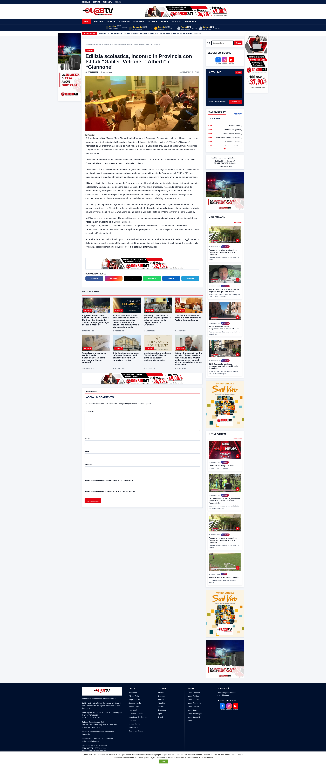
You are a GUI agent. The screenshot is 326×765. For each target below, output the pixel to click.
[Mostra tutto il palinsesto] (224, 148)
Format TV (189, 21)
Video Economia (194, 703)
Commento (90, 411)
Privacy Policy (134, 696)
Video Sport (192, 710)
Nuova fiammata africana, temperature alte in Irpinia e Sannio (224, 328)
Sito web (88, 465)
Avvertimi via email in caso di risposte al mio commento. (109, 480)
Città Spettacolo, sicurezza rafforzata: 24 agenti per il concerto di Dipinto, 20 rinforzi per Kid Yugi (126, 356)
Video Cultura (193, 706)
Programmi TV (134, 699)
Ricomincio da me (135, 731)
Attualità (123, 21)
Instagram (113, 278)
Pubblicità (107, 2)
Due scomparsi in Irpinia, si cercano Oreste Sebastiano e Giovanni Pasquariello (224, 491)
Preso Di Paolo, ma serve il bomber (224, 568)
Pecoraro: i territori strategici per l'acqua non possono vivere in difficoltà (223, 252)
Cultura (151, 21)
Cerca (118, 2)
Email (87, 452)
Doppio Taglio (133, 706)
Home (86, 21)
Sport (163, 21)
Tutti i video (238, 222)
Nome (88, 438)
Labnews (132, 720)
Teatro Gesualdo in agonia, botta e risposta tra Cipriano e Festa (224, 290)
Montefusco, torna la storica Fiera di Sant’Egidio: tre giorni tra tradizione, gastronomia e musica (157, 356)
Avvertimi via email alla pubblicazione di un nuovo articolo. (110, 491)
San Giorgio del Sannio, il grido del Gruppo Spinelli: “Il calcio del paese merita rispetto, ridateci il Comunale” (157, 320)
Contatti (96, 2)
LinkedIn (171, 278)
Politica (110, 21)
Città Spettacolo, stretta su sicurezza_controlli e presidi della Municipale (223, 366)
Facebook (94, 278)
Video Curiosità (194, 717)
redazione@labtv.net (90, 741)
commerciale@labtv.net (96, 751)
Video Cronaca (194, 693)
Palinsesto (176, 21)
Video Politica (193, 696)
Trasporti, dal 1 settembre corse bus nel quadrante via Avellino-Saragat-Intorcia (188, 317)
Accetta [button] (163, 761)
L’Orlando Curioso (135, 713)
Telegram (190, 278)
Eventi (160, 717)
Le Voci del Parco (135, 724)
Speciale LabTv (134, 703)
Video (190, 720)
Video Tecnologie (195, 713)
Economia (137, 21)
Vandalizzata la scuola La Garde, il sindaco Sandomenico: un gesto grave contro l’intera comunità (94, 357)
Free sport (132, 710)
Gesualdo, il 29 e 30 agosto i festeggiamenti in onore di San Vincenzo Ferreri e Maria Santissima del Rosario (146, 33)
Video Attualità (193, 699)
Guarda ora (235, 102)
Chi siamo (86, 2)
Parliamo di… (133, 727)
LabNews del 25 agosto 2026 (221, 456)
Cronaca (97, 21)
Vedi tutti (238, 114)
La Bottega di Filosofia (137, 717)
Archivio (161, 693)
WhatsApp (152, 278)
